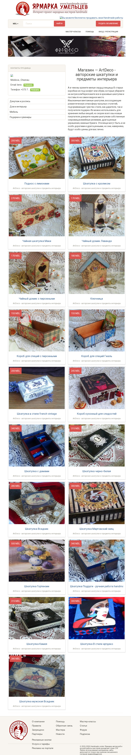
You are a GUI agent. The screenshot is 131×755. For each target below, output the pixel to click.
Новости (60, 734)
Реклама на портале (42, 748)
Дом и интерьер (18, 106)
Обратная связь (64, 725)
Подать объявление (108, 23)
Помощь (90, 32)
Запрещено (38, 730)
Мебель (14, 112)
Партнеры (37, 734)
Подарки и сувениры (20, 117)
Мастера (60, 730)
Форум (83, 730)
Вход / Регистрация (108, 32)
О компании (38, 721)
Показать (28, 85)
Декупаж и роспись (20, 101)
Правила (36, 725)
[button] (16, 24)
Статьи (83, 725)
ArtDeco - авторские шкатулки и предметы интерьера (37, 188)
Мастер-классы (73, 32)
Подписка (85, 734)
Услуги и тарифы (41, 744)
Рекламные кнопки (41, 739)
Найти (59, 23)
